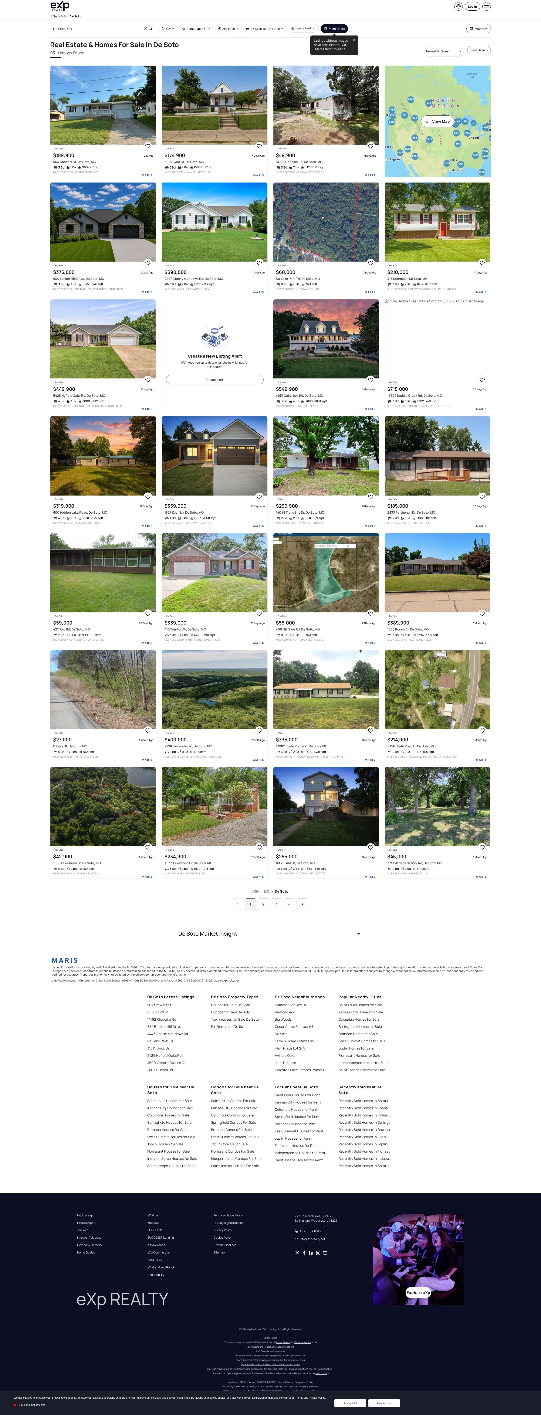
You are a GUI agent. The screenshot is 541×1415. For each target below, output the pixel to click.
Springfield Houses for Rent (297, 1116)
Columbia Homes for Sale (359, 1019)
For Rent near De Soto (229, 1026)
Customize (384, 1403)
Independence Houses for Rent (300, 1152)
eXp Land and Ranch (161, 1267)
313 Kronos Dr (158, 1048)
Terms (299, 1397)
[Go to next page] (302, 904)
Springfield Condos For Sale (233, 1122)
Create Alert (214, 380)
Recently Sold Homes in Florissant (365, 1151)
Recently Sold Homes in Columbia (365, 1115)
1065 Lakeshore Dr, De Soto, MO (77, 863)
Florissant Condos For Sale (232, 1151)
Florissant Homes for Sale (359, 1055)
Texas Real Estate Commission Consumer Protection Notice (270, 1364)
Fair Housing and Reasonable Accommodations (270, 1346)
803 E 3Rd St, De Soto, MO (295, 863)
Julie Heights (285, 1062)
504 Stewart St (159, 1005)
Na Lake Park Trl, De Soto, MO (298, 278)
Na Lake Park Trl (160, 1041)
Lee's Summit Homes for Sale (362, 1041)
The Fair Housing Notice (320, 1368)
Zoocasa (153, 1222)
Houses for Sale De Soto (230, 1005)
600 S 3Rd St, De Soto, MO (184, 162)
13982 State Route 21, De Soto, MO (301, 746)
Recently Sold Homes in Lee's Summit (365, 1137)
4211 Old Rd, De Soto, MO (71, 629)
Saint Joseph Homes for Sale (362, 1070)
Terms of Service (302, 1342)
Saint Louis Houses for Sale (169, 1100)
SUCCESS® (155, 1230)
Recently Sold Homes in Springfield (365, 1122)
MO (267, 891)
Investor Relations (89, 1237)
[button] (270, 933)
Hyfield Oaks (285, 1055)
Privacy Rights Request (229, 1222)
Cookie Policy (222, 1237)
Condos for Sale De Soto (230, 1012)
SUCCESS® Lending (161, 1237)
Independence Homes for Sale (363, 1062)
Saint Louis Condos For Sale (233, 1100)
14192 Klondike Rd (161, 1019)
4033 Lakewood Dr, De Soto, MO (188, 863)
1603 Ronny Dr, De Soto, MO (408, 629)
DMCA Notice (270, 1337)
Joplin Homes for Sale (356, 1048)
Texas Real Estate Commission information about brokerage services (270, 1359)
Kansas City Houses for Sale (170, 1108)
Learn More (321, 1373)
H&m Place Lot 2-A (290, 1048)
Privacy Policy (223, 1230)
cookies (27, 1397)
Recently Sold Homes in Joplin (363, 1144)
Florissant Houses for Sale (168, 1151)
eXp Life (153, 1215)
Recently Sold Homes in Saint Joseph (365, 1165)
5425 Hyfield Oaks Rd (164, 1055)
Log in (472, 6)
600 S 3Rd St (157, 1012)
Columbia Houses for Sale (168, 1115)
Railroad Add (285, 1012)
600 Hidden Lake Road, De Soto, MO (80, 512)
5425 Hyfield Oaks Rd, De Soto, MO (79, 395)
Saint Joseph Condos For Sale (235, 1165)
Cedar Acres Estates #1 (294, 1026)
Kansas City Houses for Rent (298, 1102)
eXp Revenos (156, 1245)
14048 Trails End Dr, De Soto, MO (300, 512)
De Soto (282, 891)
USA (255, 891)
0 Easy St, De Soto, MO (70, 746)
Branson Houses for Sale (167, 1129)
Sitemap (219, 1252)
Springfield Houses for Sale (169, 1122)
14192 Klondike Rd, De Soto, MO (299, 162)
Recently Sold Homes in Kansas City (365, 1108)
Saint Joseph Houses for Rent (299, 1160)
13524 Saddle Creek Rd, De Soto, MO (414, 395)
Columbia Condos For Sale (232, 1115)
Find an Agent (86, 1222)
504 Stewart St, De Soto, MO (74, 162)
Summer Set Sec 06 (291, 1005)
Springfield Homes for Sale (360, 1026)
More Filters (337, 29)
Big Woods (283, 1019)
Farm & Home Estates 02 (294, 1041)
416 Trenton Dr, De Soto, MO (185, 629)
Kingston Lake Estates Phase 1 (299, 1070)
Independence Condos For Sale (236, 1158)
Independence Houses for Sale (172, 1158)
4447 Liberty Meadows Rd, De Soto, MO (194, 278)
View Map (441, 121)
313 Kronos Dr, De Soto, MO (407, 278)
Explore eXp (85, 1215)
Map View (481, 29)
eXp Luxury (155, 1259)
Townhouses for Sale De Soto (235, 1019)
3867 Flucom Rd (160, 1070)
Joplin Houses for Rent (293, 1138)
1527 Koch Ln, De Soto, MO (184, 512)
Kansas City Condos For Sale (234, 1108)
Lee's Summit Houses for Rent (299, 1131)
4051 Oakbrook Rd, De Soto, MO (299, 395)
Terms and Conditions (228, 1215)
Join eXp (82, 1230)
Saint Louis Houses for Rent (297, 1095)
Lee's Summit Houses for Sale (171, 1137)
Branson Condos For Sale (231, 1129)
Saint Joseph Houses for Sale (171, 1165)
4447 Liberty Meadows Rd (167, 1033)
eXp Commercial (159, 1252)
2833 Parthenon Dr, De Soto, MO (411, 512)
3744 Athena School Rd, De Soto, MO (414, 863)
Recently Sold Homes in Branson (365, 1129)
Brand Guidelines (225, 1245)
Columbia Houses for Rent (296, 1109)
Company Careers (89, 1245)
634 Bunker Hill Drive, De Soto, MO (78, 278)
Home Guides (86, 1252)
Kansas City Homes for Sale (361, 1012)
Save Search (479, 50)
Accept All (350, 1403)
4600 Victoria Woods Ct (166, 1062)
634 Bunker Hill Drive (164, 1026)
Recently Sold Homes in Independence (365, 1158)
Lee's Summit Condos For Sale (235, 1137)
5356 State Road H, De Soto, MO (411, 746)
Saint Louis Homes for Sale (360, 1005)
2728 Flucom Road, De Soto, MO (188, 746)
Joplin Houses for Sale (165, 1144)
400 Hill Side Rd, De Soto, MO (298, 629)
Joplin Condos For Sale (229, 1144)
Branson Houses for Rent (295, 1124)
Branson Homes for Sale (358, 1033)
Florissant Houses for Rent (296, 1145)
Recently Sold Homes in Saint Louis (365, 1100)
